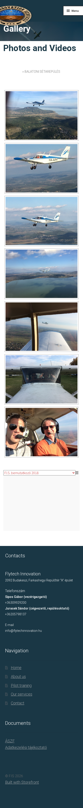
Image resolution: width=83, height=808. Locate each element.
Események (12, 71)
